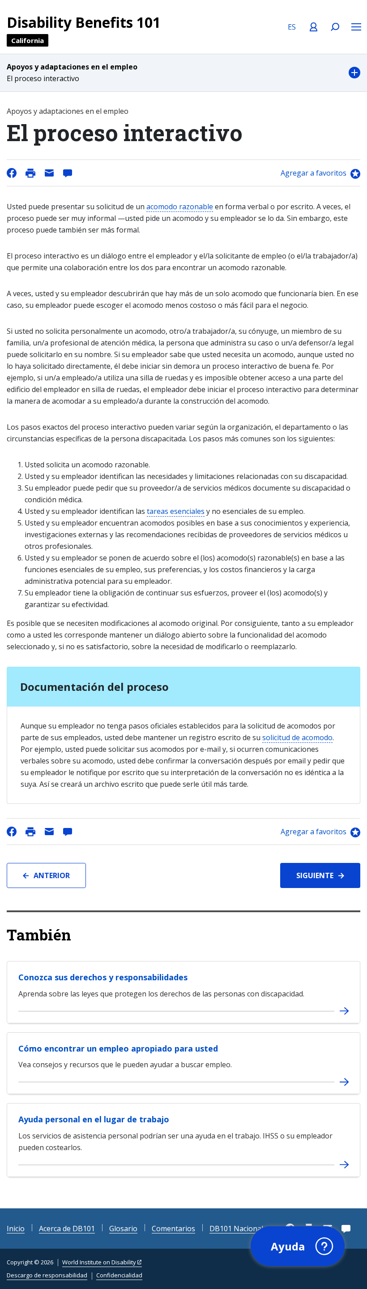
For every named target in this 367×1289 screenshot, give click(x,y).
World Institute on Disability (99, 1262)
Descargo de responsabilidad (47, 1275)
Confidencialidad (119, 1275)
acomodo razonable (179, 206)
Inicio (16, 1228)
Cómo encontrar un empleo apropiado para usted (118, 1048)
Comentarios (173, 1228)
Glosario (123, 1228)
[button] (183, 72)
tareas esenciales (176, 511)
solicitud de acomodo (297, 737)
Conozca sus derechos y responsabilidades (103, 977)
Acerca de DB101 (67, 1228)
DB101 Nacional (236, 1228)
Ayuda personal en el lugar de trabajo (93, 1119)
